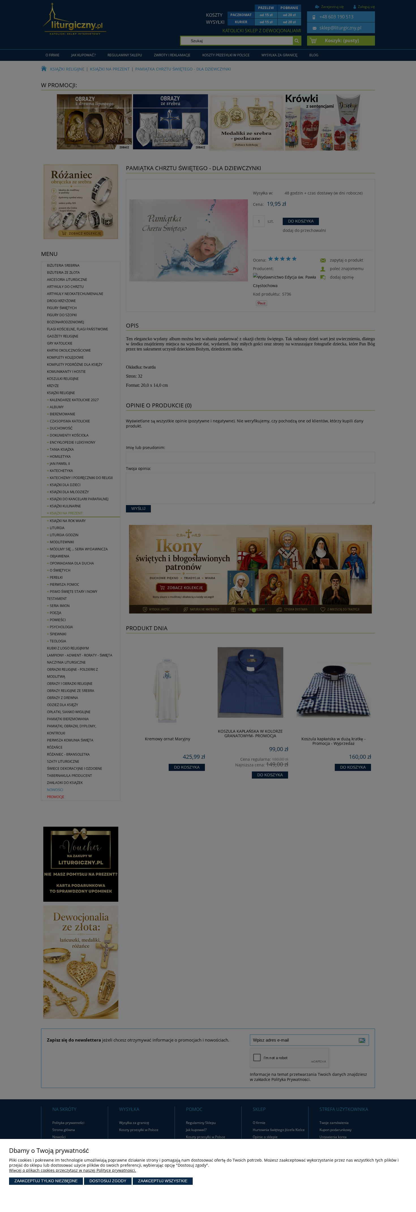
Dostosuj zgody (107, 1181)
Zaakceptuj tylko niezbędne (46, 1181)
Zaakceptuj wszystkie (162, 1181)
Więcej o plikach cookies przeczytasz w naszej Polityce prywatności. (72, 1170)
